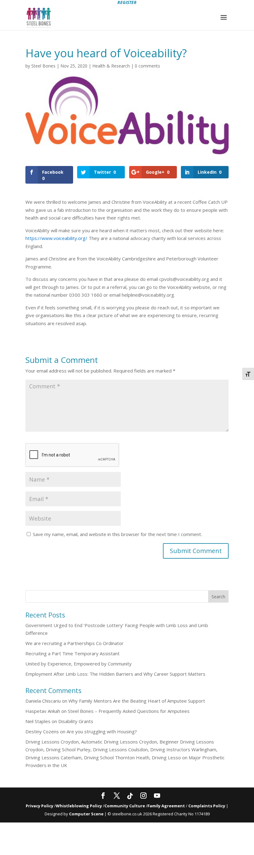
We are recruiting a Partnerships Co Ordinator (74, 643)
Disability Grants (75, 721)
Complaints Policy (206, 806)
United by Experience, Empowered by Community (78, 664)
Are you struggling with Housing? (102, 731)
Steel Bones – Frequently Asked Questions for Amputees (129, 711)
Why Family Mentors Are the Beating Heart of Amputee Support (136, 701)
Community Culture (124, 806)
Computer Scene (86, 814)
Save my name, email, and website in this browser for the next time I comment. (117, 534)
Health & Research (111, 66)
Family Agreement (166, 806)
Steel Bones (43, 66)
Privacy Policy (39, 806)
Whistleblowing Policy (79, 806)
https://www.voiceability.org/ (56, 238)
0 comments (147, 66)
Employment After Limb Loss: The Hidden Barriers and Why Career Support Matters (115, 674)
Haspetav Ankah (42, 711)
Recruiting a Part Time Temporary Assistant (72, 653)
